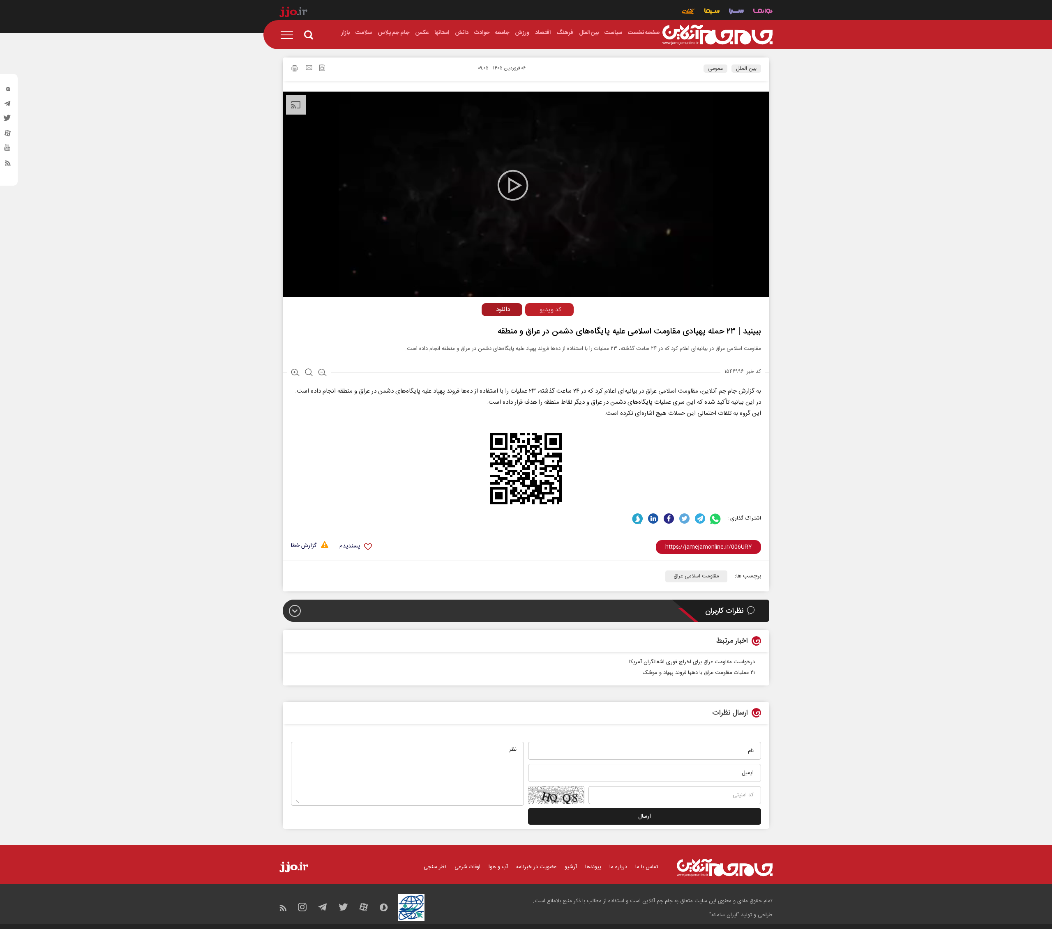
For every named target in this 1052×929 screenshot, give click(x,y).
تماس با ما (646, 867)
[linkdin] (653, 518)
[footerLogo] (725, 868)
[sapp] (8, 150)
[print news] (294, 69)
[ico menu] (289, 35)
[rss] (8, 164)
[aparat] (8, 135)
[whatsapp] (716, 518)
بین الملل (746, 68)
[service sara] (736, 12)
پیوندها (593, 867)
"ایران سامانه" (724, 915)
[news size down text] (322, 373)
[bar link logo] (293, 13)
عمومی (715, 68)
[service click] (688, 12)
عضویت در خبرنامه (536, 867)
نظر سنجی (435, 867)
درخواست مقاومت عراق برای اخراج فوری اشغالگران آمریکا (692, 662)
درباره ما (618, 867)
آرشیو (571, 867)
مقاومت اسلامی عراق (696, 576)
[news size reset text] (309, 373)
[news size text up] (295, 373)
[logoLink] (717, 35)
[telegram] (8, 105)
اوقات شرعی (467, 867)
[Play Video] (512, 185)
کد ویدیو (550, 310)
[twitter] (8, 120)
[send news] (309, 68)
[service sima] (712, 12)
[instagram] (8, 90)
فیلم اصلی (486, 327)
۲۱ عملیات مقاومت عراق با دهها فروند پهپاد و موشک (699, 672)
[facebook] (669, 518)
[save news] (322, 68)
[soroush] (637, 518)
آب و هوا (498, 867)
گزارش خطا (303, 546)
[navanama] (763, 12)
